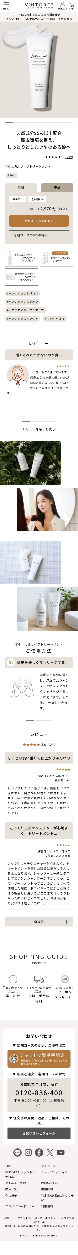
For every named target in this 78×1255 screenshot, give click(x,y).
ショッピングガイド (54, 1172)
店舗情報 (47, 1189)
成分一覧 (11, 1189)
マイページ (48, 1166)
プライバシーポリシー (20, 1206)
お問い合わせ (50, 1183)
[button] (9, 122)
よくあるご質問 (15, 1183)
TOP (8, 1166)
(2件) (69, 157)
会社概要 (11, 1195)
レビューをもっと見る (39, 429)
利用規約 (47, 1206)
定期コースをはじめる (39, 221)
